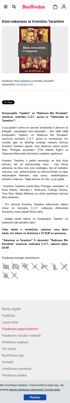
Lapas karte (10, 322)
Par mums (9, 348)
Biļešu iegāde (11, 309)
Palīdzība (8, 315)
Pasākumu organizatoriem (20, 329)
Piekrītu (35, 397)
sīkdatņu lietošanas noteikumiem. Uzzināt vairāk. (34, 389)
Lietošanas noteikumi (16, 368)
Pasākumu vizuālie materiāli (21, 335)
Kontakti (7, 362)
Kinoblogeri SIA (24, 84)
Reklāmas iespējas (15, 342)
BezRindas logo (13, 355)
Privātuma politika (14, 375)
